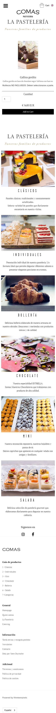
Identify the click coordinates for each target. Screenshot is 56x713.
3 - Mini (5, 576)
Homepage (7, 610)
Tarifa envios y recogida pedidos (16, 639)
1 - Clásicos (7, 567)
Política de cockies (10, 678)
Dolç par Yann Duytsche (13, 653)
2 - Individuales (9, 571)
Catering (6, 624)
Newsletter (7, 644)
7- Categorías (7, 594)
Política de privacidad (11, 673)
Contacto (6, 649)
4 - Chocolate (8, 581)
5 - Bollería (7, 585)
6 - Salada (6, 590)
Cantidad (28, 94)
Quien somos (8, 615)
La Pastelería (7, 619)
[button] (5, 6)
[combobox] (10, 710)
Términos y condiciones (13, 669)
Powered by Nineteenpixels (14, 697)
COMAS (11, 549)
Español (7, 710)
